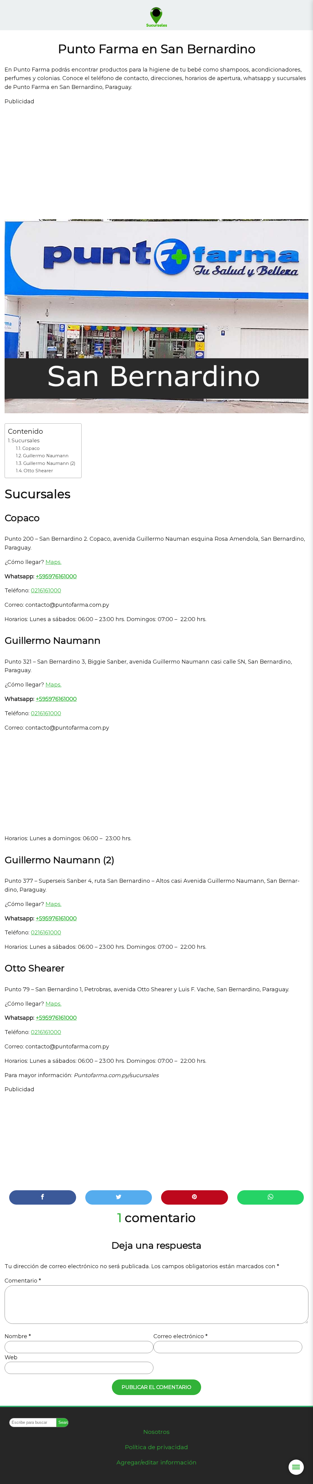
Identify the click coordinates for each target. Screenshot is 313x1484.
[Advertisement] (156, 158)
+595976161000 (56, 576)
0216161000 (46, 590)
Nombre (18, 1336)
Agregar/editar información (156, 1462)
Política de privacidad (156, 1447)
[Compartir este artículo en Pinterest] (194, 1197)
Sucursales (25, 440)
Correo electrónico (180, 1336)
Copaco (31, 448)
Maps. (53, 562)
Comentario (23, 1280)
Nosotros (156, 1431)
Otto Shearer (38, 470)
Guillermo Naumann (45, 455)
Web (11, 1357)
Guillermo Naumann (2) (49, 463)
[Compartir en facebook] (42, 1197)
